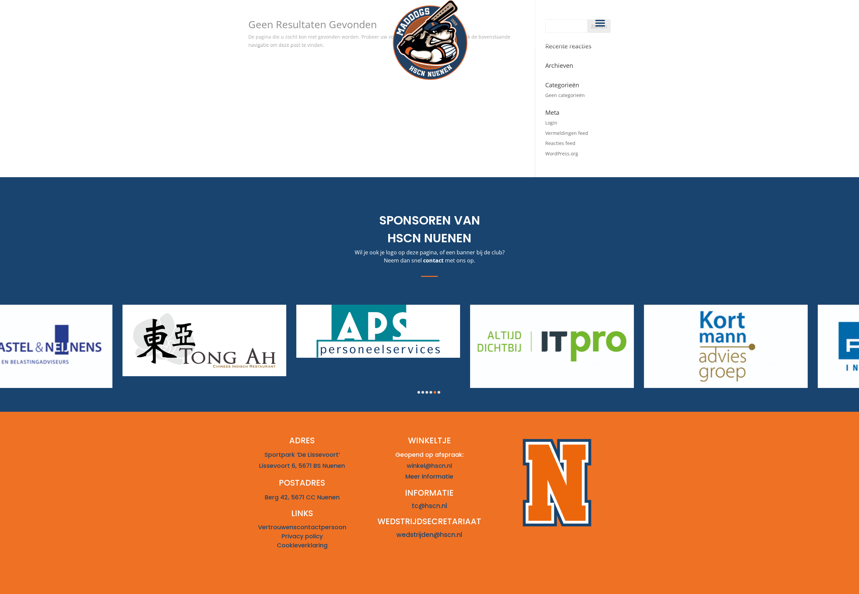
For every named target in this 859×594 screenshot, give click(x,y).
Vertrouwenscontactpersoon (302, 527)
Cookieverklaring (302, 545)
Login (551, 122)
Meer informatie (429, 476)
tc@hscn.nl (429, 505)
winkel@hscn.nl (429, 465)
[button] (418, 392)
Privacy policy (302, 536)
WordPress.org (561, 153)
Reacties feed (560, 143)
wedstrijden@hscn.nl (429, 534)
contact (433, 260)
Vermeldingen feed (566, 133)
